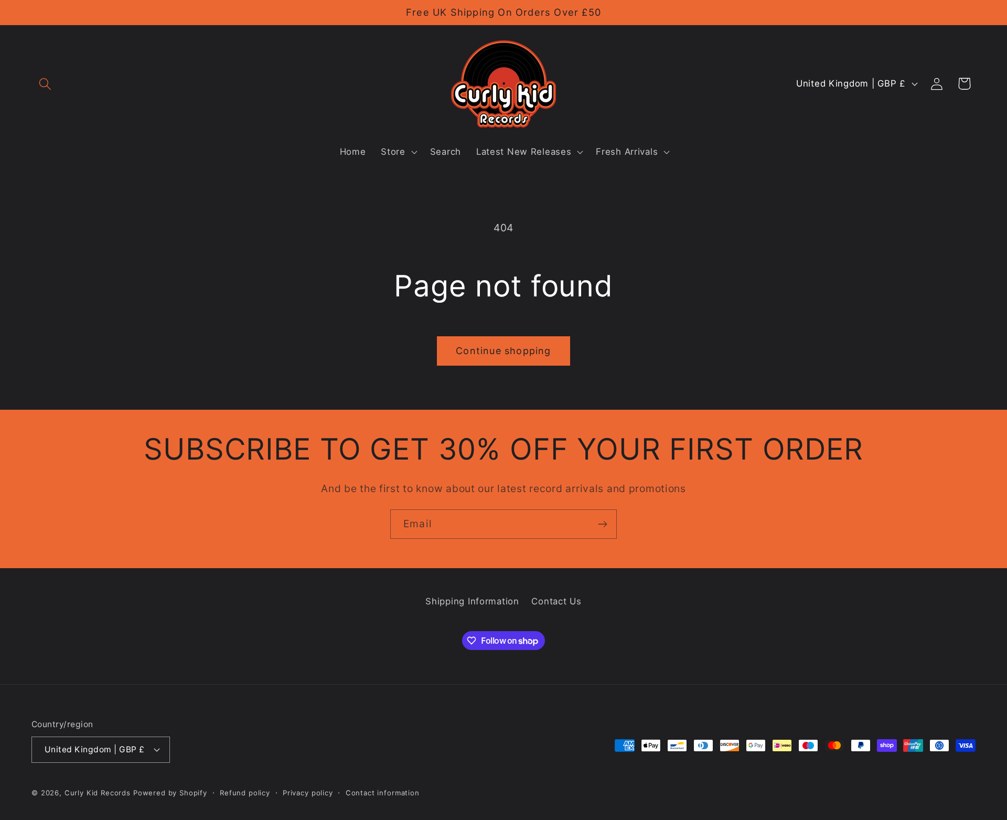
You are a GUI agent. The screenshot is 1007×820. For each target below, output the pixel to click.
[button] (45, 84)
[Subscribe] (602, 524)
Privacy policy (308, 793)
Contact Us (556, 601)
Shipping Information (472, 601)
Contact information (383, 793)
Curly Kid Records (98, 793)
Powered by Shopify (170, 793)
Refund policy (245, 793)
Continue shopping (503, 350)
